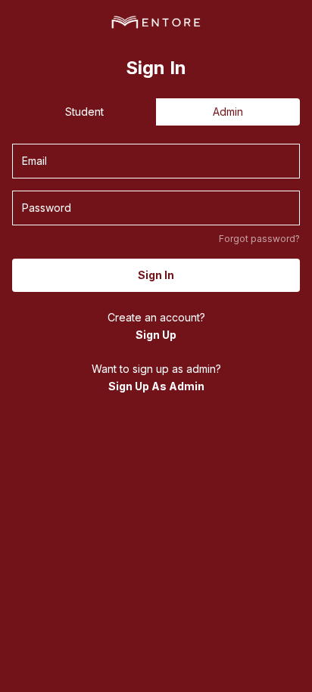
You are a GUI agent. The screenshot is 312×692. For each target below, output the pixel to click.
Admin (228, 111)
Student (84, 111)
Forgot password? (259, 238)
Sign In (156, 274)
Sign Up (156, 334)
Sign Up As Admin (156, 386)
